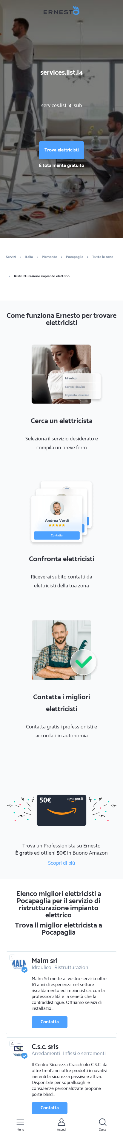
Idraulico (41, 968)
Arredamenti (46, 1054)
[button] (20, 1125)
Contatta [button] (50, 1022)
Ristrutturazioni (72, 968)
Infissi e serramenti (84, 1054)
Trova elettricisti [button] (61, 150)
